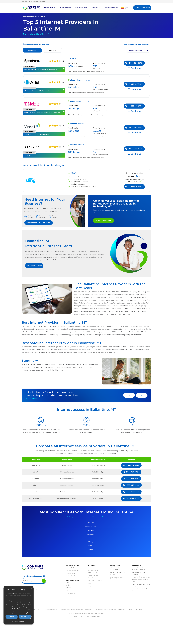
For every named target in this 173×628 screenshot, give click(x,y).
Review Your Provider (111, 7)
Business (52, 50)
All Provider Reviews (72, 568)
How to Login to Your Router (141, 577)
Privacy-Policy (27, 613)
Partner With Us (93, 575)
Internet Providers (49, 7)
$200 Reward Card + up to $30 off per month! (36, 91)
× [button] (31, 588)
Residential (32, 50)
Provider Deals (70, 573)
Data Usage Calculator (95, 580)
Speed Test (91, 578)
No (142, 395)
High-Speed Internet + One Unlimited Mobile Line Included (40, 69)
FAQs (89, 583)
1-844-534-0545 (135, 63)
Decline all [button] (25, 617)
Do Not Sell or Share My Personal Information (76, 609)
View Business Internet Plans (38, 222)
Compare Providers (81, 7)
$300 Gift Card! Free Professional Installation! (36, 134)
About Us (91, 568)
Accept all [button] (11, 617)
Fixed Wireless (70, 593)
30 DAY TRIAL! (28, 155)
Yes (129, 395)
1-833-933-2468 (143, 8)
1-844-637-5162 (135, 84)
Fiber (67, 582)
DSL (67, 590)
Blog (89, 586)
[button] (19, 621)
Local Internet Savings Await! (34, 576)
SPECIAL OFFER (29, 66)
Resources (95, 7)
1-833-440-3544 (135, 128)
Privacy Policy (36, 609)
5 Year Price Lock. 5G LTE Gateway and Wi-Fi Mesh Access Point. (42, 112)
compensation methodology (38, 1)
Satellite (68, 588)
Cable (68, 585)
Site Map (139, 609)
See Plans (135, 68)
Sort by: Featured (135, 50)
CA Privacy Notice (51, 609)
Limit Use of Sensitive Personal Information (110, 609)
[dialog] (19, 605)
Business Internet (65, 7)
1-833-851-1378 (135, 106)
